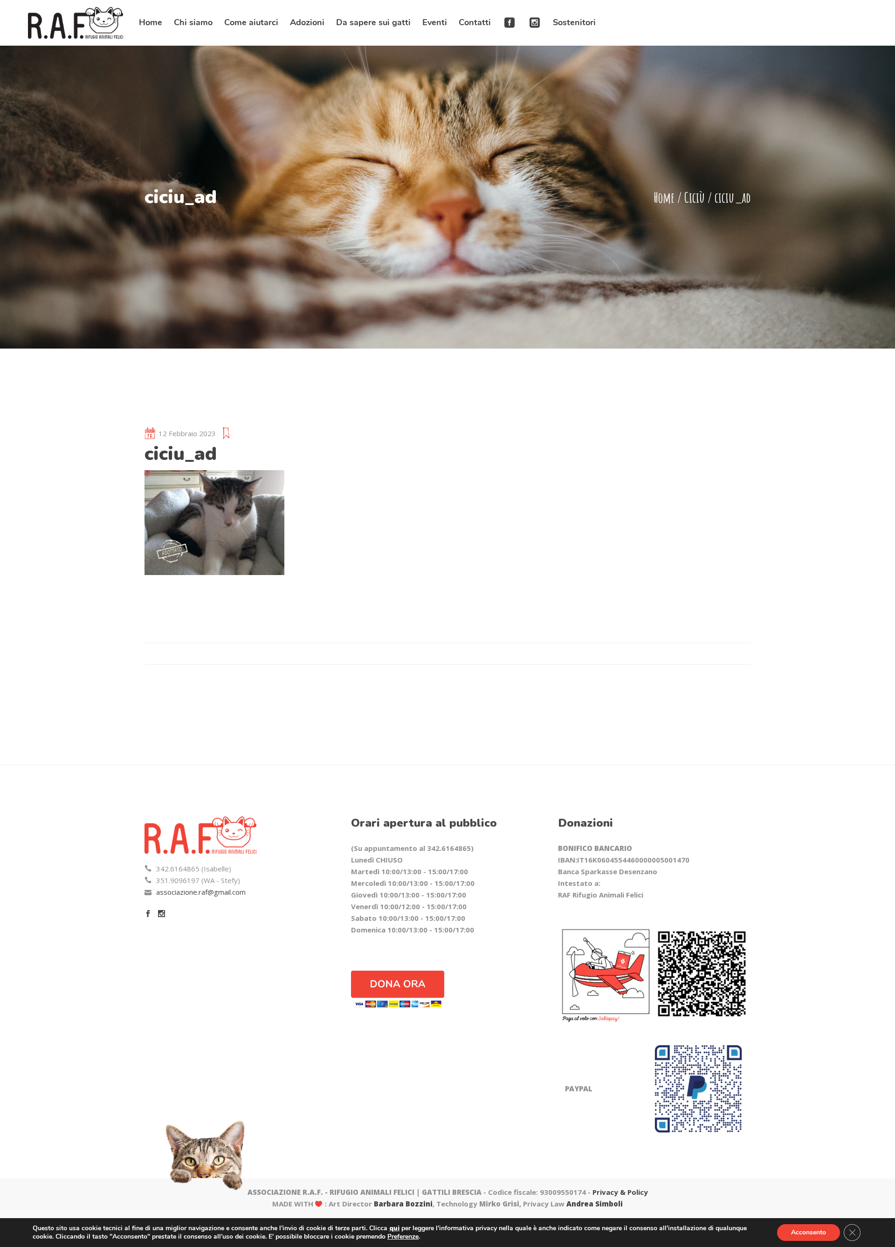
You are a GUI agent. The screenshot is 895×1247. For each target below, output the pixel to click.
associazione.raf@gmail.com (201, 892)
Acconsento (808, 1232)
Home (664, 197)
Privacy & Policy (620, 1192)
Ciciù (694, 197)
